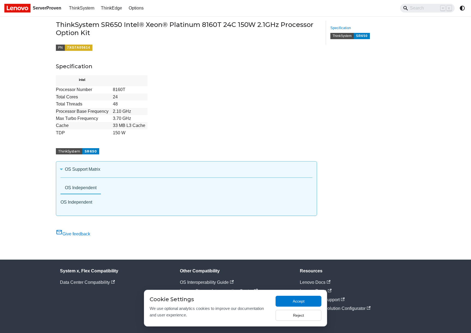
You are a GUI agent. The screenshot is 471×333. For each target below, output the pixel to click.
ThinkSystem (81, 8)
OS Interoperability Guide (204, 282)
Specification (340, 28)
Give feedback (76, 234)
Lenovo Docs (312, 282)
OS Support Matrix (82, 169)
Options (136, 8)
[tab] (81, 188)
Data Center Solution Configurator (333, 308)
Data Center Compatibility (85, 282)
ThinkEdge (111, 8)
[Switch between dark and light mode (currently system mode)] (462, 8)
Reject (298, 315)
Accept (298, 301)
